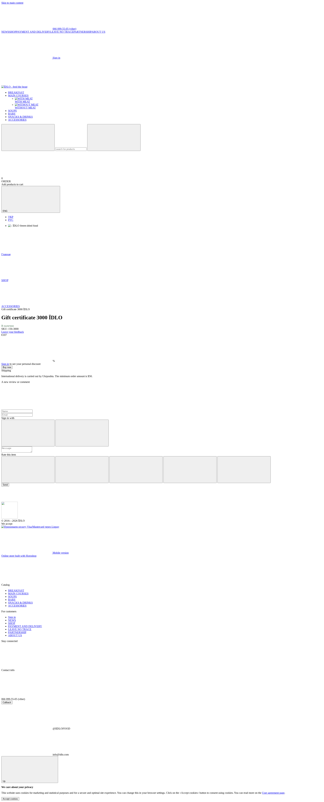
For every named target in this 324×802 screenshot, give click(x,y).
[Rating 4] (190, 469)
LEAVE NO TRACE (61, 31)
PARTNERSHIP (82, 31)
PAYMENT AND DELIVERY (33, 31)
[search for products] (28, 137)
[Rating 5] (244, 469)
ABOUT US (98, 31)
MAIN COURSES (18, 95)
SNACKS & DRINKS (20, 116)
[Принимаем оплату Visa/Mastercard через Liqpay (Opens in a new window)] (30, 526)
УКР (10, 216)
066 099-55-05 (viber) (64, 28)
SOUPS (12, 110)
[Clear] (114, 137)
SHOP (12, 31)
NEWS (5, 31)
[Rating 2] (82, 469)
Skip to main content (12, 2)
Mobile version (60, 552)
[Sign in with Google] (82, 433)
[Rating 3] (136, 469)
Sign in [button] (5, 363)
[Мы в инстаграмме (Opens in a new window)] (77, 83)
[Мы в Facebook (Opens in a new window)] (26, 83)
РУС (10, 219)
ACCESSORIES (17, 119)
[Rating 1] (28, 469)
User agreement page (273, 792)
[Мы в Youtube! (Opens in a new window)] (128, 83)
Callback (7, 702)
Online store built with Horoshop (18, 555)
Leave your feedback (12, 331)
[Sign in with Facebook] (28, 433)
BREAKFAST (16, 92)
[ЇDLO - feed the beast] (9, 517)
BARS (11, 113)
